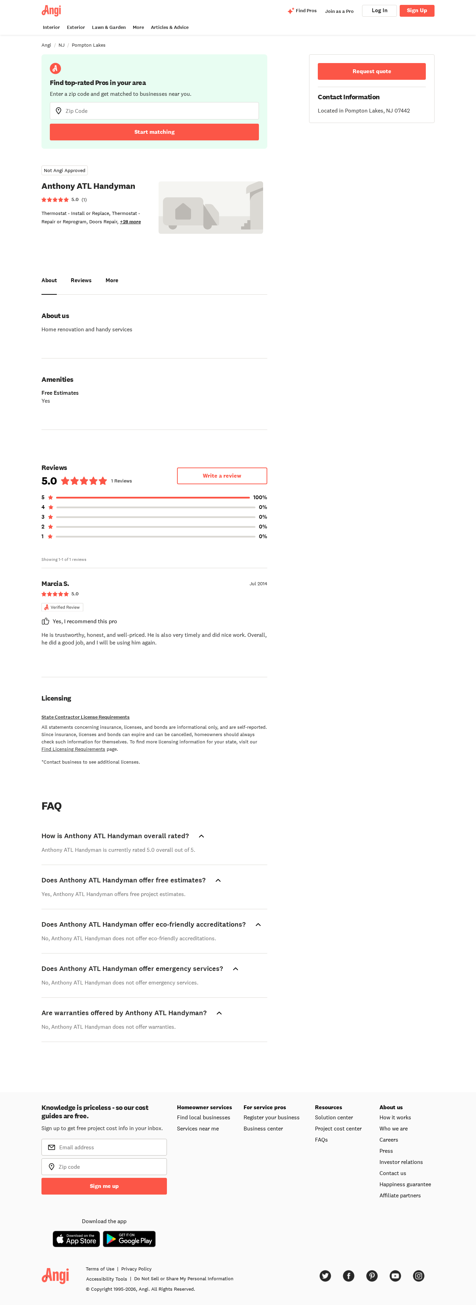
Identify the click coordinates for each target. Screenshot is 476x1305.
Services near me (198, 1128)
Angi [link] (46, 45)
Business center (263, 1128)
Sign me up (104, 1186)
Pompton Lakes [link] (89, 45)
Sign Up (417, 10)
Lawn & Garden (109, 27)
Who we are (393, 1128)
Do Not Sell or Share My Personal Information (183, 1278)
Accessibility (106, 1279)
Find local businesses (203, 1117)
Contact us (392, 1172)
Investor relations (401, 1161)
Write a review (222, 475)
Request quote (372, 71)
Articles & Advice (170, 27)
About (49, 280)
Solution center (334, 1117)
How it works (395, 1117)
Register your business (272, 1117)
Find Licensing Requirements (73, 749)
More (138, 27)
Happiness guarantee (405, 1184)
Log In (379, 10)
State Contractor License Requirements (85, 717)
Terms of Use (100, 1269)
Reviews (81, 280)
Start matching (155, 132)
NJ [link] (61, 45)
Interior (51, 27)
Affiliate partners (400, 1195)
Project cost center (338, 1128)
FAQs (321, 1139)
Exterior (76, 27)
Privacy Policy (136, 1269)
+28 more (130, 221)
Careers (388, 1139)
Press (386, 1150)
